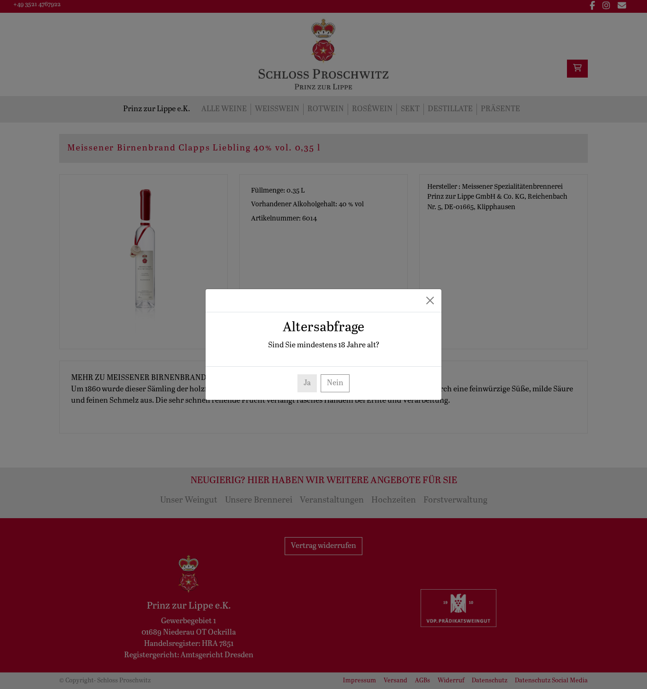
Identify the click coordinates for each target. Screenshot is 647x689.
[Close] (430, 300)
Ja (307, 383)
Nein (335, 383)
